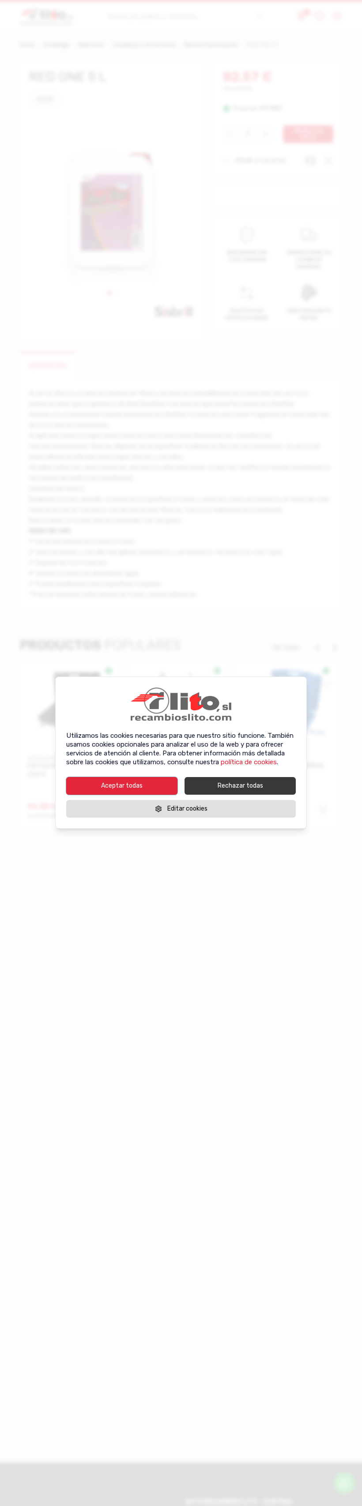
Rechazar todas (240, 785)
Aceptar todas (122, 785)
